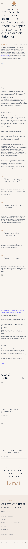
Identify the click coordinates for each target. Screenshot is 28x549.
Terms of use (15, 542)
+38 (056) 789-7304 (6, 519)
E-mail (14, 483)
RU (25, 542)
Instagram (12, 534)
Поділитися (4, 44)
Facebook (4, 534)
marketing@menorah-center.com (10, 522)
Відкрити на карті (6, 511)
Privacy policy (5, 542)
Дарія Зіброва (5, 55)
